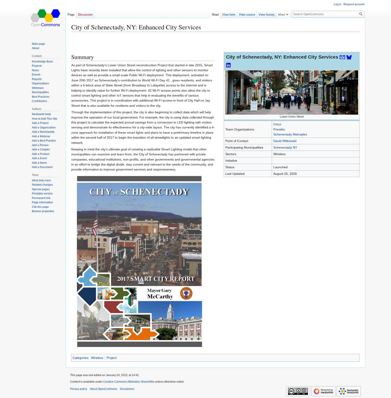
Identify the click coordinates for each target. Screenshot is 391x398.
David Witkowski (284, 141)
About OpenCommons (103, 389)
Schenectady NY (285, 147)
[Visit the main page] (46, 18)
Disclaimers (127, 389)
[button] (283, 13)
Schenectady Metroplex (290, 134)
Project (112, 358)
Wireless (97, 358)
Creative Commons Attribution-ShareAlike (128, 381)
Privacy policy (78, 389)
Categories (80, 358)
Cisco (277, 124)
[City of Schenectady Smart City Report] (139, 261)
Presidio (279, 129)
